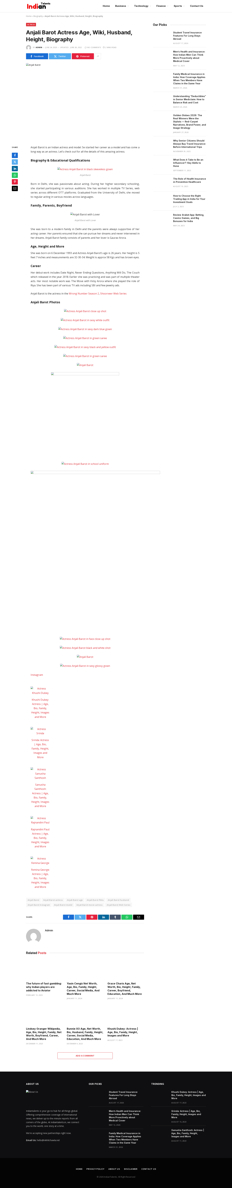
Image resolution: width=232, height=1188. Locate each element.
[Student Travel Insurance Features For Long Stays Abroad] (161, 37)
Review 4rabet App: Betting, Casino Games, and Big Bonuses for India (188, 217)
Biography (38, 16)
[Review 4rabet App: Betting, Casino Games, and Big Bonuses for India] (161, 219)
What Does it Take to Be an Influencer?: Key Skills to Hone (188, 162)
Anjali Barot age (75, 900)
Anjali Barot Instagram (39, 904)
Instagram (37, 675)
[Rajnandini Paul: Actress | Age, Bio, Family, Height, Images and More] (40, 820)
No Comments (94, 47)
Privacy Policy (95, 1169)
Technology (141, 5)
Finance (161, 5)
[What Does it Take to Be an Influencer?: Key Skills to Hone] (161, 164)
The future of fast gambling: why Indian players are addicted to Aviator (44, 987)
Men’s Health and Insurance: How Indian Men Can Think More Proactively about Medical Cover (189, 56)
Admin (39, 47)
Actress (31, 24)
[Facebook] (15, 155)
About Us (114, 1169)
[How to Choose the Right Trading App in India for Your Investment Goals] (161, 200)
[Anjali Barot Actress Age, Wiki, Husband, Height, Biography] (85, 101)
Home (106, 5)
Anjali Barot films (95, 900)
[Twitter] (15, 162)
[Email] (15, 188)
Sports (178, 5)
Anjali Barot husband (118, 900)
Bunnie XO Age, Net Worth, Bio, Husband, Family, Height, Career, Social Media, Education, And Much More (85, 1034)
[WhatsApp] (15, 175)
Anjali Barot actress (53, 900)
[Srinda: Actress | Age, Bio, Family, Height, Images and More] (40, 731)
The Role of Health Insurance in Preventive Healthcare (189, 180)
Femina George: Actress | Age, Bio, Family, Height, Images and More (40, 878)
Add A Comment (85, 1055)
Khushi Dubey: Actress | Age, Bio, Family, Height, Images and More (40, 708)
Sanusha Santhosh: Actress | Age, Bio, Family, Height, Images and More (187, 1133)
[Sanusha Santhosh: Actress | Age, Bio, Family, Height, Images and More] (40, 773)
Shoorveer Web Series (113, 293)
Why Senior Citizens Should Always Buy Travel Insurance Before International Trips (189, 143)
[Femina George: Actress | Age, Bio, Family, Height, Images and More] (40, 860)
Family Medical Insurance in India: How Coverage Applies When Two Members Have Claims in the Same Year (189, 79)
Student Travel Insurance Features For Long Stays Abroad (187, 35)
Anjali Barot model (63, 904)
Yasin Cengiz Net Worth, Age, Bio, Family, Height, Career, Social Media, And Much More (83, 988)
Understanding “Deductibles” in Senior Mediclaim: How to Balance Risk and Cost (189, 99)
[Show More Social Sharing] (98, 56)
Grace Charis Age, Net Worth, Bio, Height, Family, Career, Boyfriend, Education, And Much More (124, 988)
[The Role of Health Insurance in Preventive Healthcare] (161, 183)
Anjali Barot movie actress (89, 904)
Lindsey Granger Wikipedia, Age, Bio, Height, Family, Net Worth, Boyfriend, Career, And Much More (44, 1034)
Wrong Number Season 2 (84, 293)
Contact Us (196, 5)
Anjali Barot (33, 900)
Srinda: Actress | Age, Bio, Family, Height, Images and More (40, 748)
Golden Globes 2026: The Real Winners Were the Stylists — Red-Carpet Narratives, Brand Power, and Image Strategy (189, 121)
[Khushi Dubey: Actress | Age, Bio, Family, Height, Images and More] (40, 690)
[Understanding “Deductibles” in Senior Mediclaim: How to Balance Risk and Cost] (161, 100)
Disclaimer (130, 1169)
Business (120, 5)
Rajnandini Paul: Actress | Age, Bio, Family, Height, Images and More (40, 838)
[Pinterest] (15, 182)
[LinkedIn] (15, 168)
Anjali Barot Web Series (119, 904)
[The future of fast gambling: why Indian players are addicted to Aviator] (44, 969)
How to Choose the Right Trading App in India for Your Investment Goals (189, 198)
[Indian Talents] (39, 6)
